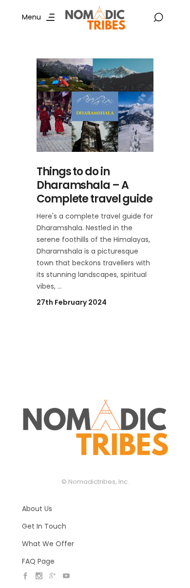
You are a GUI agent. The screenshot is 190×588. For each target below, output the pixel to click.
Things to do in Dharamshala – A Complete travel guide (94, 185)
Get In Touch (44, 526)
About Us (37, 509)
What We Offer (48, 544)
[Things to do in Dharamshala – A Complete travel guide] (95, 105)
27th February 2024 (72, 302)
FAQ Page (38, 561)
